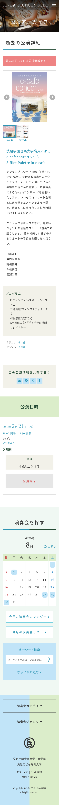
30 (6, 602)
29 (52, 595)
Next (52, 97)
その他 (22, 342)
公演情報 (36, 772)
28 (45, 595)
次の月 (49, 546)
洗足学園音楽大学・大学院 (29, 759)
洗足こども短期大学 (29, 764)
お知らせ (22, 772)
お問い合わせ (29, 777)
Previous (7, 97)
